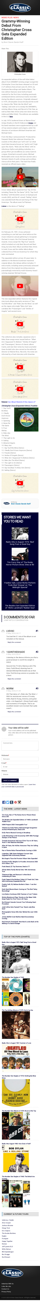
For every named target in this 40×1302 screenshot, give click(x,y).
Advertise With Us (7, 1284)
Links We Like (6, 1286)
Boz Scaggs (6, 1254)
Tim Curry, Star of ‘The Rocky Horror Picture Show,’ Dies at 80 (20, 563)
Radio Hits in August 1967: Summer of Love (16, 1043)
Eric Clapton (6, 1231)
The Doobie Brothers (9, 1233)
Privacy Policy (6, 1292)
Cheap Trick (6, 1228)
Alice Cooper (6, 1223)
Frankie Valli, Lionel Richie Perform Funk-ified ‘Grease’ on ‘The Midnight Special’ (20, 585)
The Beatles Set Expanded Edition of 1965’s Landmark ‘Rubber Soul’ (20, 607)
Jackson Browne (7, 1225)
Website (4, 771)
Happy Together (7, 1241)
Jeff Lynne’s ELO (7, 1246)
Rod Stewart (6, 1257)
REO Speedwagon (8, 1252)
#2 (37, 652)
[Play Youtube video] (20, 177)
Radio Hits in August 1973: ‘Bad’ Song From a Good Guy (20, 543)
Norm (9, 688)
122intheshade (15, 652)
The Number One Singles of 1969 (13, 977)
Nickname (5, 755)
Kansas (4, 1244)
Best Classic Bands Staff (13, 42)
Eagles (4, 1236)
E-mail (4, 763)
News (16, 17)
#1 (37, 631)
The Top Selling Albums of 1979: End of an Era (17, 1010)
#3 (37, 688)
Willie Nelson (6, 1249)
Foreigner (5, 1238)
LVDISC (10, 631)
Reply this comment (14, 642)
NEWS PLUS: (7, 17)
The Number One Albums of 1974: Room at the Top (19, 1111)
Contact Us (5, 1289)
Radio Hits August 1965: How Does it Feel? (16, 1144)
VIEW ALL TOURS (8, 1220)
